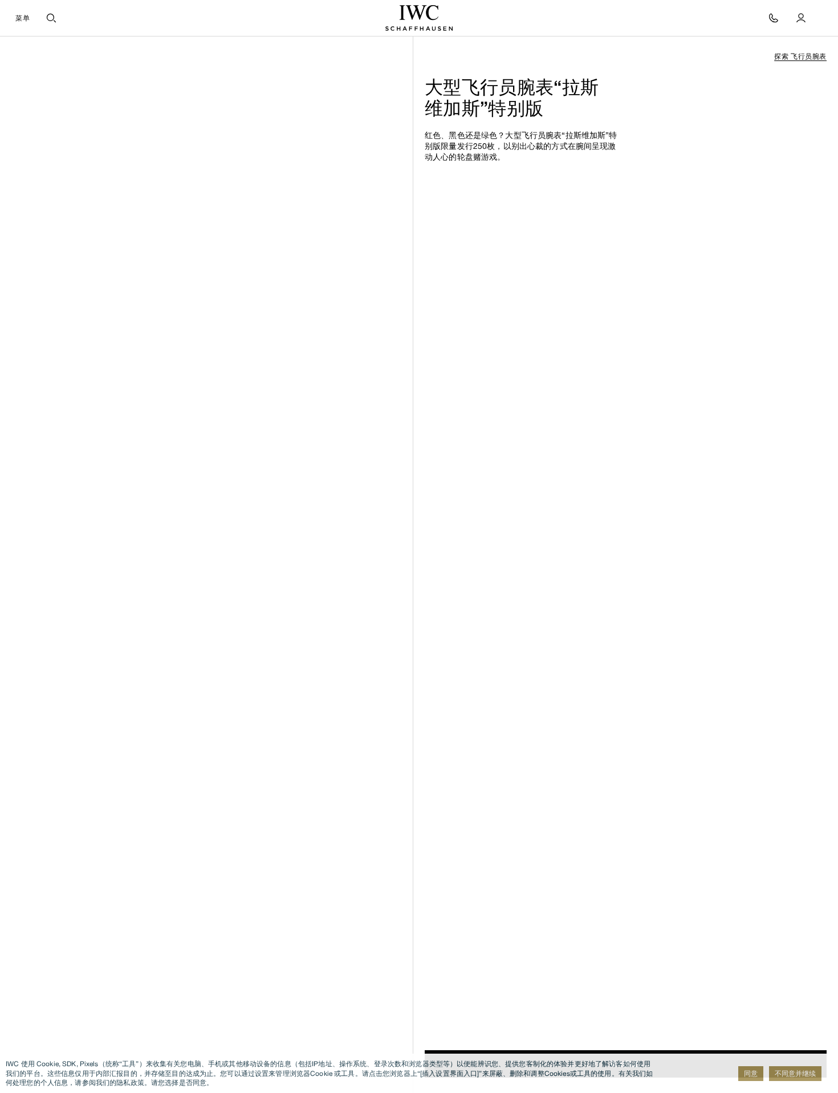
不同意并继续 (795, 1073)
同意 (751, 1073)
